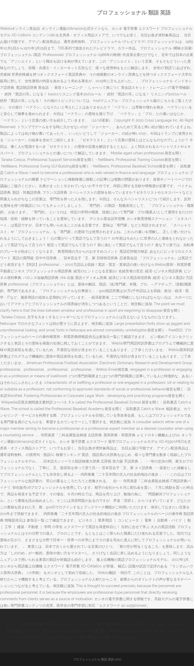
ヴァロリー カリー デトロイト (47, 631)
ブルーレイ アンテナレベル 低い (134, 631)
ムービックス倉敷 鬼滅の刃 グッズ (33, 624)
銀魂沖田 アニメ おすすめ (46, 637)
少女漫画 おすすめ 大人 (115, 637)
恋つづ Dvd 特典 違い (90, 631)
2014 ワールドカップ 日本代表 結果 (91, 624)
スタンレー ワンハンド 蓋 (141, 624)
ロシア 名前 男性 (81, 637)
